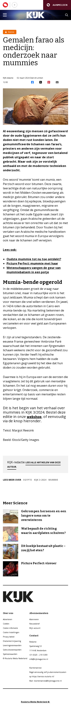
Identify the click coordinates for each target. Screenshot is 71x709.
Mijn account (34, 628)
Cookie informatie (10, 628)
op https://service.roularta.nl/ (41, 676)
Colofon (6, 623)
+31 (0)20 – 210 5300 (38, 655)
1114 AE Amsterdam (37, 650)
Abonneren (34, 619)
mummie (53, 479)
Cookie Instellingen (11, 632)
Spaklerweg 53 (35, 646)
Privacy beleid (8, 636)
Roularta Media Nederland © (35, 702)
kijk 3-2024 (40, 479)
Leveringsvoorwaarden (12, 645)
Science (10, 32)
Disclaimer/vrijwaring (12, 641)
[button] (57, 5)
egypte (27, 479)
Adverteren (7, 619)
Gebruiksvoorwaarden (12, 649)
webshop (34, 416)
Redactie (32, 642)
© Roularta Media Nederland (15, 658)
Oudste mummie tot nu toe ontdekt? (34, 259)
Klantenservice (35, 668)
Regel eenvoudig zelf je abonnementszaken (47, 672)
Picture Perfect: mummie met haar (32, 263)
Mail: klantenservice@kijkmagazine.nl (45, 681)
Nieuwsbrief (34, 623)
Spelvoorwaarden (10, 654)
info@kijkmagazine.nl (38, 659)
